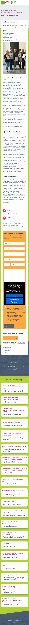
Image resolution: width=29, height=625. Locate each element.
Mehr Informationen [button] (14, 293)
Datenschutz (18, 620)
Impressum (11, 620)
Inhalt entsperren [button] (14, 296)
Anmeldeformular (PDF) (10, 338)
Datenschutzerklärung (14, 320)
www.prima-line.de (23, 622)
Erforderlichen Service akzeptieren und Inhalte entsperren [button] (14, 301)
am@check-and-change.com (16, 316)
